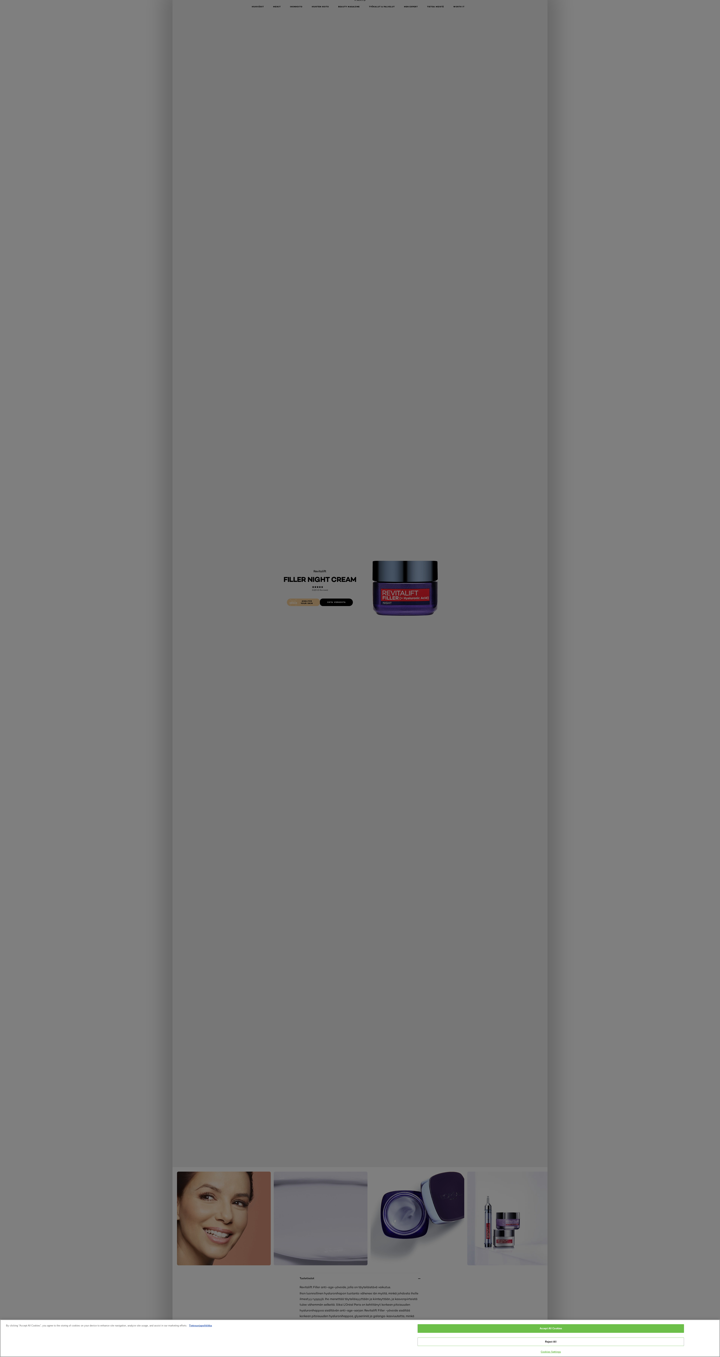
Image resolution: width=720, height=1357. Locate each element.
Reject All (550, 1341)
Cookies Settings (551, 1351)
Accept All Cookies (551, 1328)
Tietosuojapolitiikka (200, 1325)
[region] (360, 1338)
